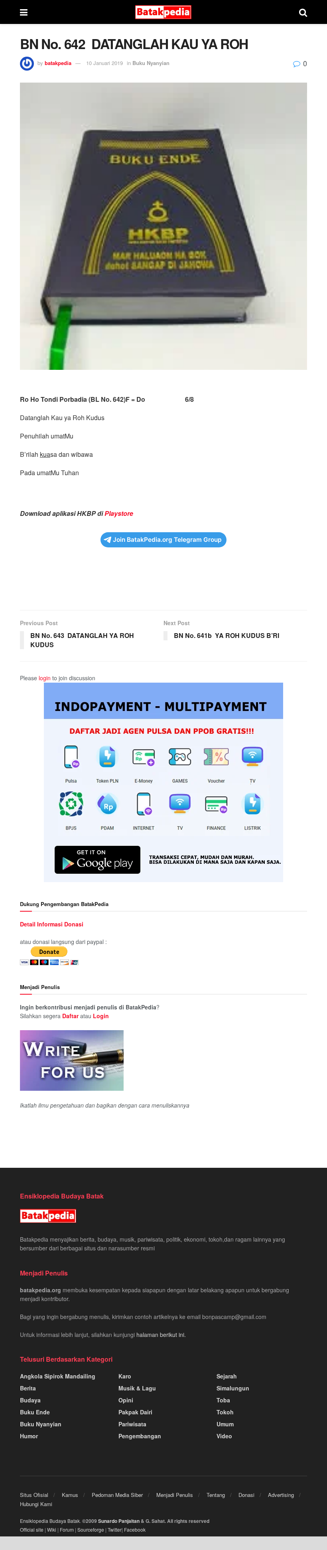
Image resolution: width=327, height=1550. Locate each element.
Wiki (51, 1529)
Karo (124, 1376)
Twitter (115, 1529)
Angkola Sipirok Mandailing (57, 1376)
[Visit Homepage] (163, 12)
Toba (223, 1400)
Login (101, 1016)
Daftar (70, 1016)
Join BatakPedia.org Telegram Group (167, 539)
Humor (29, 1436)
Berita (28, 1388)
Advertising (281, 1495)
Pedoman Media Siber (117, 1495)
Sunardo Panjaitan (119, 1520)
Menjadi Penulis (174, 1495)
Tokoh (225, 1412)
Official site (31, 1529)
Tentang (216, 1495)
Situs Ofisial (34, 1495)
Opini (125, 1400)
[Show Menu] (24, 12)
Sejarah (227, 1376)
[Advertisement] (163, 584)
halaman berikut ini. (161, 1335)
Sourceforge (90, 1529)
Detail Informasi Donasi (51, 924)
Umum (225, 1424)
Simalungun (233, 1388)
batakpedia (58, 63)
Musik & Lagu (137, 1388)
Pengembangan (139, 1436)
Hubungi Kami (36, 1504)
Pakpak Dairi (135, 1412)
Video (224, 1436)
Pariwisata (132, 1424)
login (45, 678)
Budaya (30, 1400)
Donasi (246, 1495)
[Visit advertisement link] (163, 782)
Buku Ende (35, 1412)
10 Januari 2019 (104, 63)
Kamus (70, 1495)
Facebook (135, 1529)
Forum (67, 1529)
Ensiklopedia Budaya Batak (50, 1520)
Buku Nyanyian (150, 63)
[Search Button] (303, 12)
